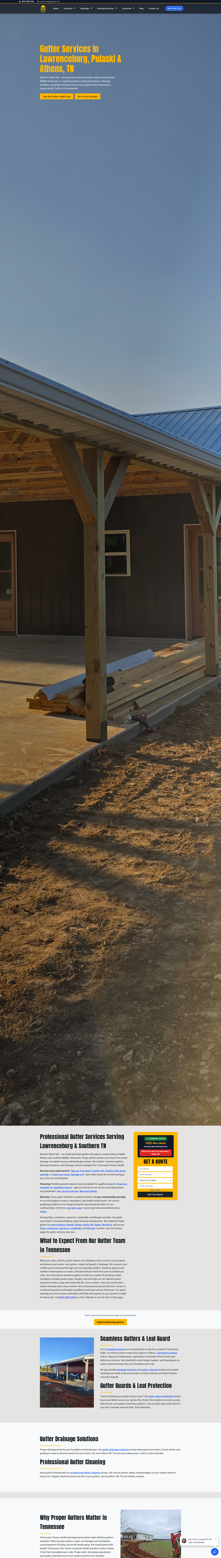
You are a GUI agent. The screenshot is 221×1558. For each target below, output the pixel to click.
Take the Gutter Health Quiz (57, 96)
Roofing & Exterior (107, 8)
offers (43, 1211)
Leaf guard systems (166, 1353)
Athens (78, 1224)
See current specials (67, 1191)
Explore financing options (110, 1322)
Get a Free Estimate (88, 96)
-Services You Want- (147, 1180)
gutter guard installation (161, 1396)
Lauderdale (76, 1228)
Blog (141, 8)
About (56, 8)
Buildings (86, 8)
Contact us (154, 8)
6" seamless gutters (114, 1349)
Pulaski (70, 1224)
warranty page (74, 1208)
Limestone (52, 1228)
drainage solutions (127, 1369)
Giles (42, 1228)
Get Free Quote (155, 1194)
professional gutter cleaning (85, 1472)
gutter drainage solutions (115, 1449)
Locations (128, 8)
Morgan (91, 1228)
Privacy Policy (155, 1190)
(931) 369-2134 (67, 1297)
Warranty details (88, 1191)
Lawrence (64, 1228)
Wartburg (107, 1224)
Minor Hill (88, 1224)
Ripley (98, 1224)
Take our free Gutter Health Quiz (87, 1170)
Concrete (69, 8)
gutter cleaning (150, 1369)
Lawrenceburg (57, 1224)
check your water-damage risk (68, 1174)
